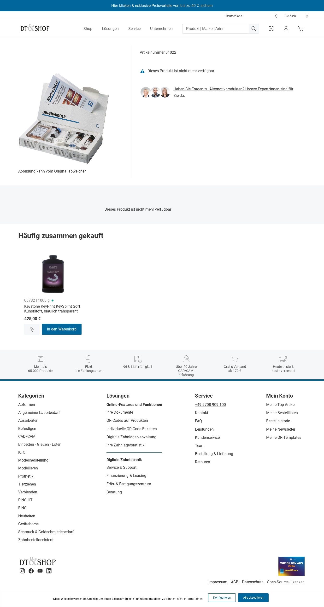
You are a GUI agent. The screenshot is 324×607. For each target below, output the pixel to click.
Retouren (202, 462)
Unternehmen (161, 28)
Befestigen (27, 428)
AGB (234, 582)
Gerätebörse (28, 524)
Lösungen (110, 28)
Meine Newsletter (280, 429)
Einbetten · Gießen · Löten (39, 444)
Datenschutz (252, 582)
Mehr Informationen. (190, 599)
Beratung (114, 492)
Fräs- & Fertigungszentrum (128, 484)
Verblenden (27, 492)
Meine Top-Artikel (280, 404)
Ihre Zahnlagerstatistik (125, 445)
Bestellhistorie (278, 421)
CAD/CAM (26, 436)
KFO (21, 452)
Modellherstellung (33, 460)
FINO (22, 508)
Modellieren (28, 468)
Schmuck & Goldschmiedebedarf (46, 532)
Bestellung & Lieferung (214, 453)
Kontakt (201, 412)
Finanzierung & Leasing (126, 475)
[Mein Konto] (286, 28)
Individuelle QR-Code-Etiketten (131, 429)
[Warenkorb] (302, 28)
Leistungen (204, 429)
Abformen (26, 404)
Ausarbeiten (28, 420)
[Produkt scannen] (271, 28)
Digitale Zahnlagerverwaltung (131, 437)
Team (200, 445)
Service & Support (121, 467)
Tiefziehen (27, 484)
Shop (87, 28)
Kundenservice (207, 437)
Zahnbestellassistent (35, 540)
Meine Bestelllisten (282, 412)
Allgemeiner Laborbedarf (39, 412)
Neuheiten (26, 516)
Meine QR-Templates (283, 437)
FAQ (198, 421)
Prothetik (25, 476)
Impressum (217, 582)
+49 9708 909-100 (210, 404)
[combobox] (252, 16)
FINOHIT (25, 500)
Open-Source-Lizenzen (286, 582)
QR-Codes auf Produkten (127, 420)
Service (134, 28)
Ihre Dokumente (119, 412)
